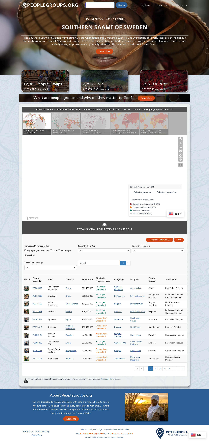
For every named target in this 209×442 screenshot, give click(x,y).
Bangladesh (71, 350)
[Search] (123, 263)
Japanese (118, 319)
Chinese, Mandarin (118, 288)
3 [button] (160, 368)
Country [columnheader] (70, 279)
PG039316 (37, 327)
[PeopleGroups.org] (49, 5)
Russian (117, 327)
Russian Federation (70, 327)
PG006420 (37, 335)
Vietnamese (119, 358)
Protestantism (136, 303)
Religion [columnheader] (134, 279)
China (68, 288)
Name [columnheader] (50, 279)
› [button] (178, 368)
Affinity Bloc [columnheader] (171, 279)
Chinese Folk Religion (136, 343)
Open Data (36, 435)
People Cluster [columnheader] (152, 279)
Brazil (68, 296)
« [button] (137, 368)
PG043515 (37, 303)
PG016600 (37, 296)
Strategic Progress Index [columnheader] (103, 279)
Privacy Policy (42, 431)
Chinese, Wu (120, 343)
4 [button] (164, 368)
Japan (68, 319)
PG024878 (37, 311)
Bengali (117, 350)
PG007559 (37, 319)
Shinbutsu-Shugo (135, 319)
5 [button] (169, 368)
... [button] (146, 368)
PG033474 (37, 358)
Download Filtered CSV (159, 239)
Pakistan (69, 335)
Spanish (118, 311)
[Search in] (128, 263)
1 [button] (150, 368)
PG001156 (37, 350)
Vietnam (69, 358)
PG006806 (37, 343)
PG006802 (37, 288)
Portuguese (119, 296)
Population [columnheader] (87, 279)
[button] (151, 5)
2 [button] (155, 368)
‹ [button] (141, 368)
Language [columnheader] (119, 279)
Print (179, 239)
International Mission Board (121, 433)
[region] (104, 164)
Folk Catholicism (137, 296)
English (117, 303)
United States (72, 303)
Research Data (107, 379)
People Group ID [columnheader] (37, 279)
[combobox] (104, 250)
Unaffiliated (135, 327)
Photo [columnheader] (27, 279)
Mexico (69, 311)
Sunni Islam (135, 335)
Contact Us (27, 431)
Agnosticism (135, 288)
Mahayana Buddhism (135, 358)
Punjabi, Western (118, 335)
